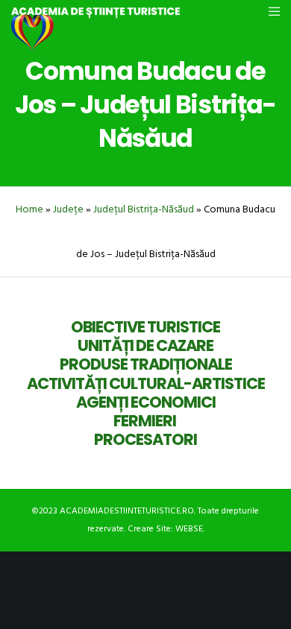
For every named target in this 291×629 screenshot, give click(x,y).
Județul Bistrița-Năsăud (143, 209)
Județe (68, 209)
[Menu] (269, 11)
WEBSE (189, 529)
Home (29, 209)
